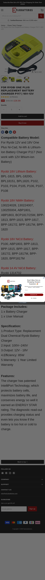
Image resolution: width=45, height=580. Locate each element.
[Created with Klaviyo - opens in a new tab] (22, 302)
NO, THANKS (33, 298)
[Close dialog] (43, 278)
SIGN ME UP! (33, 294)
